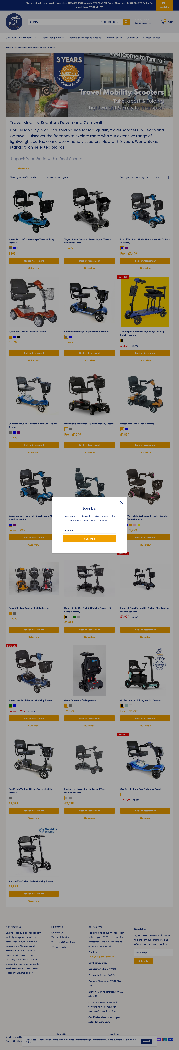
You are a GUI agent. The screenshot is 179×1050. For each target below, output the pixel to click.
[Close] (121, 502)
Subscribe (89, 538)
